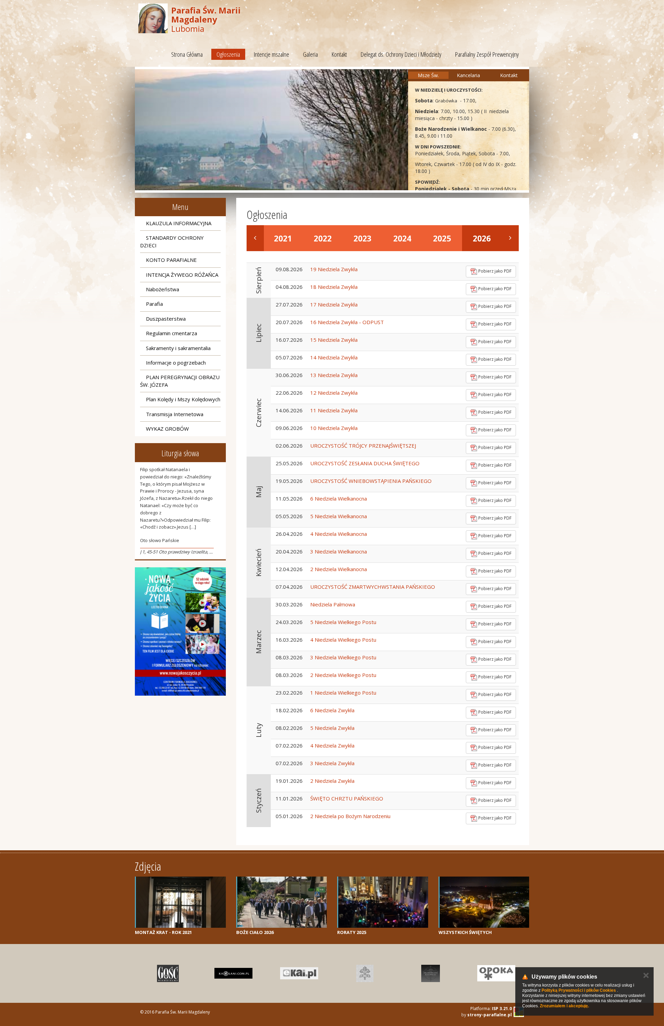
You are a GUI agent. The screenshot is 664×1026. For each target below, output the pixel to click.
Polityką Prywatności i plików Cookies (579, 990)
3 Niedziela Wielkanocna (338, 551)
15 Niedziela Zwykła (334, 339)
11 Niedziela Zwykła (334, 410)
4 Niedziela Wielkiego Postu (343, 639)
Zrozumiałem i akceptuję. (564, 1006)
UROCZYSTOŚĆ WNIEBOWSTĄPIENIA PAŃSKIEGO (371, 480)
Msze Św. (428, 75)
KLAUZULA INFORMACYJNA (178, 223)
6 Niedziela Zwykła (332, 710)
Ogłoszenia (228, 54)
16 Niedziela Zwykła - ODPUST (347, 322)
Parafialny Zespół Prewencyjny (487, 54)
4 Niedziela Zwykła (332, 745)
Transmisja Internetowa (174, 414)
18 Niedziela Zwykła (334, 286)
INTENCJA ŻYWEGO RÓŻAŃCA (182, 274)
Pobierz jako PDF (494, 271)
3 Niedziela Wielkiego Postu (343, 657)
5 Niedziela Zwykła (332, 727)
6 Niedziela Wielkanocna (338, 498)
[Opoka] (496, 973)
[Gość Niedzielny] (168, 973)
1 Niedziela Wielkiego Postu (343, 692)
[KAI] (299, 973)
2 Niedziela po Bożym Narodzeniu (350, 816)
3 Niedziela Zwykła (332, 763)
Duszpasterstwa (166, 318)
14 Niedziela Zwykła (334, 357)
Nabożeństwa (162, 289)
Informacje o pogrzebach (176, 362)
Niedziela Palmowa (332, 604)
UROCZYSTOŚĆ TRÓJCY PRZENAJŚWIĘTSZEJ (363, 445)
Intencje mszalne (271, 54)
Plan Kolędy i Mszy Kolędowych (183, 399)
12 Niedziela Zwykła (334, 392)
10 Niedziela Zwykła (334, 427)
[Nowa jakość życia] (180, 631)
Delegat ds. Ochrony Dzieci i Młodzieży (401, 54)
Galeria (310, 54)
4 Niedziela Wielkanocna (338, 533)
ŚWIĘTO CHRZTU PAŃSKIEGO (346, 798)
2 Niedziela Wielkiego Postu (343, 674)
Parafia (154, 303)
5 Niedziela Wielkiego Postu (343, 622)
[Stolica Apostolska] (365, 973)
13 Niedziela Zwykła (334, 375)
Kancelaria (468, 75)
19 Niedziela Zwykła (334, 269)
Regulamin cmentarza (171, 333)
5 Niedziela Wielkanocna (338, 516)
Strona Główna (187, 54)
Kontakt (339, 54)
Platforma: (491, 1008)
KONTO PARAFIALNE (171, 259)
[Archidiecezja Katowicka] (431, 973)
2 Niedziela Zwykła (332, 780)
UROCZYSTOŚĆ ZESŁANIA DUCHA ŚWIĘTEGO (364, 463)
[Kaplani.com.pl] (233, 973)
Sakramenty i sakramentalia (178, 348)
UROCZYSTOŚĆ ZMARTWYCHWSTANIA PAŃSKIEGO (372, 586)
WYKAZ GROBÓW (167, 428)
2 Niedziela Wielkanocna (338, 569)
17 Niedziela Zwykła (334, 304)
